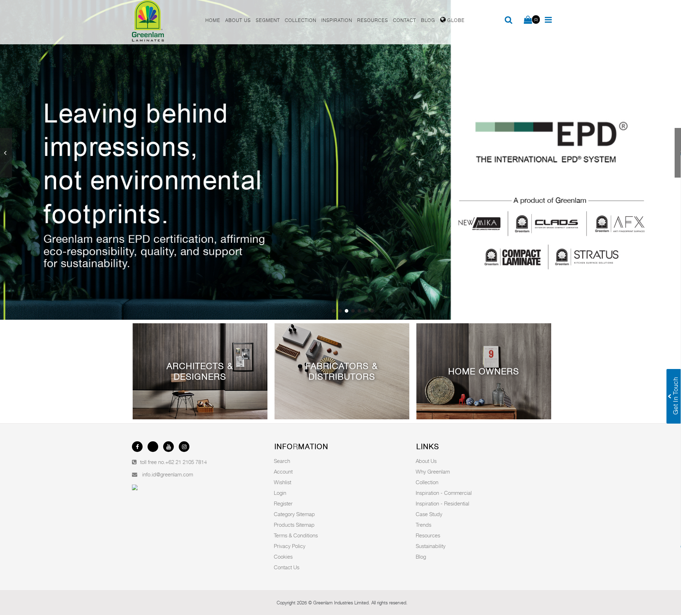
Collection (427, 482)
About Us (426, 461)
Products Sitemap (294, 524)
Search (282, 461)
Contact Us (286, 567)
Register (283, 503)
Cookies (283, 556)
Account (283, 471)
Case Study (429, 514)
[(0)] (528, 20)
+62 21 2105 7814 (186, 462)
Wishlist (282, 482)
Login (280, 493)
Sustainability (430, 546)
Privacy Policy (289, 546)
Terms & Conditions (296, 535)
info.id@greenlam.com (167, 474)
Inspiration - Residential (442, 503)
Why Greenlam (433, 471)
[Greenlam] (164, 22)
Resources (428, 535)
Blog (421, 556)
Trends (423, 524)
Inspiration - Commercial (444, 493)
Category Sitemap (294, 514)
